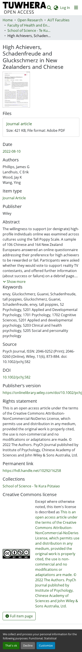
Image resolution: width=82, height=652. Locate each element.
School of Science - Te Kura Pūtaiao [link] (29, 30)
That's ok (11, 645)
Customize (46, 645)
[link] (41, 124)
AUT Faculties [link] (58, 20)
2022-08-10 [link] (12, 151)
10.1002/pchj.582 (16, 377)
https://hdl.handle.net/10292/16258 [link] (32, 470)
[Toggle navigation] (76, 7)
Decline (28, 645)
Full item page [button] (21, 616)
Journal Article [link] (14, 198)
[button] (24, 8)
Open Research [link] (30, 20)
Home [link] (8, 20)
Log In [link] (65, 7)
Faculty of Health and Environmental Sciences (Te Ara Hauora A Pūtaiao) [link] (29, 25)
